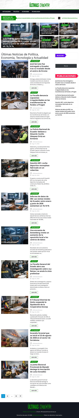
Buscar (60, 55)
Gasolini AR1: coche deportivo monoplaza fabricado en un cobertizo (67, 45)
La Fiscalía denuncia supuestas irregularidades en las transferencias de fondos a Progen (25, 42)
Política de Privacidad (29, 412)
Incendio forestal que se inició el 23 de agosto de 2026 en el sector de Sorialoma (40, 336)
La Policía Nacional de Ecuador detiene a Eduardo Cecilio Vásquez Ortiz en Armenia (48, 45)
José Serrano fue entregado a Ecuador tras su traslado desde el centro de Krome (49, 31)
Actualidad (7, 11)
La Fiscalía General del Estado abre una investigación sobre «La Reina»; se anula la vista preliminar (41, 269)
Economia (25, 11)
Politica (16, 11)
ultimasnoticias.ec (37, 415)
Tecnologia (36, 11)
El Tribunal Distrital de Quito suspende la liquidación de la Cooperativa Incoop (40, 303)
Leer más (34, 88)
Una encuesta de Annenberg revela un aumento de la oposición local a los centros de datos (39, 235)
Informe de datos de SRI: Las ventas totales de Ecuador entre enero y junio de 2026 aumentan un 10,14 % (40, 201)
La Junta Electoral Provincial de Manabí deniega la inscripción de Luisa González (40, 368)
